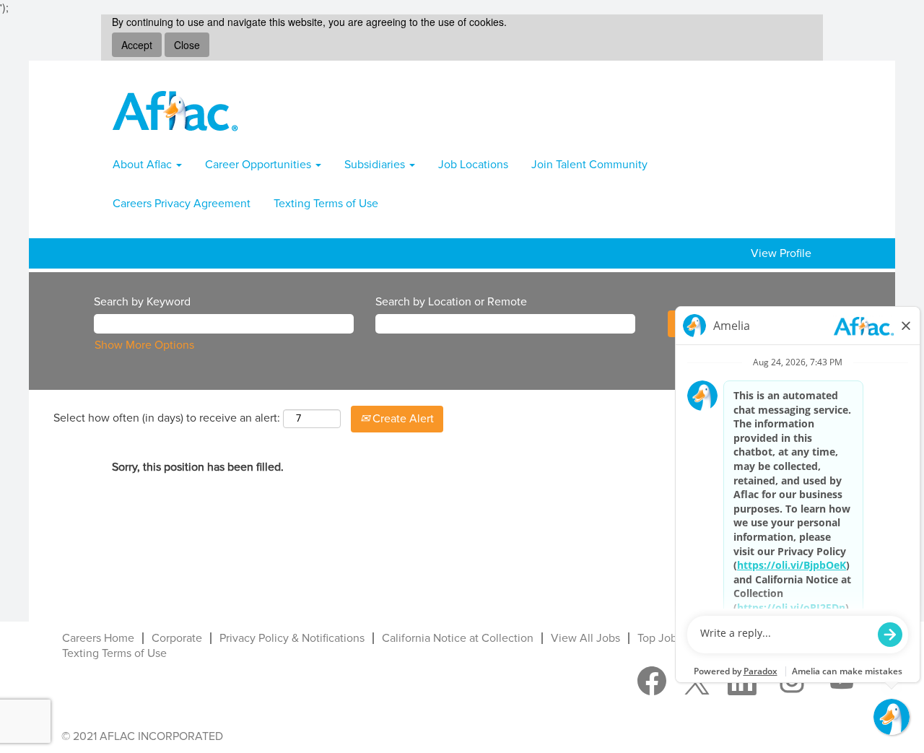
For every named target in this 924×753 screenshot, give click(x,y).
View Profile (781, 253)
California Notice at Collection (457, 638)
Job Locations (473, 164)
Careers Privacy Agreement (181, 203)
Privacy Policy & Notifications (292, 638)
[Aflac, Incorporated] (175, 110)
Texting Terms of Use (326, 203)
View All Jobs (585, 638)
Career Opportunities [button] (259, 164)
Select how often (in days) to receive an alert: (166, 418)
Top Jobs (659, 638)
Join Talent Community (589, 164)
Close (187, 45)
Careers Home (98, 638)
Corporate (177, 638)
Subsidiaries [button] (376, 164)
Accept (136, 45)
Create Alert (402, 419)
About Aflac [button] (144, 164)
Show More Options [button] (144, 345)
